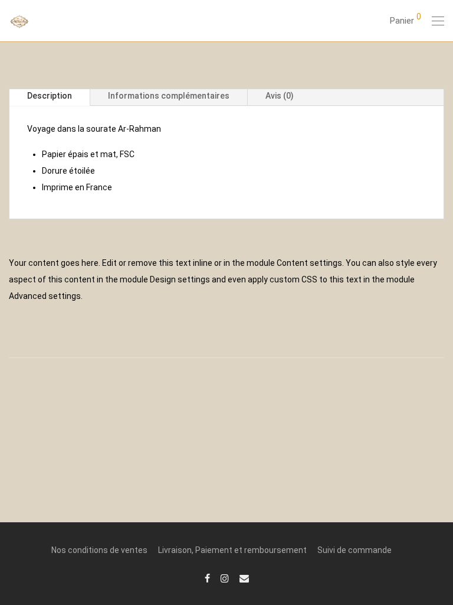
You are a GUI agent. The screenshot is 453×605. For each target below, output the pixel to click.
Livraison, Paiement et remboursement (232, 550)
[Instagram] (225, 578)
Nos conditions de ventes (99, 550)
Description (49, 95)
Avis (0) (279, 95)
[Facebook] (207, 578)
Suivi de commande (354, 550)
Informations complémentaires (168, 95)
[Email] (244, 578)
